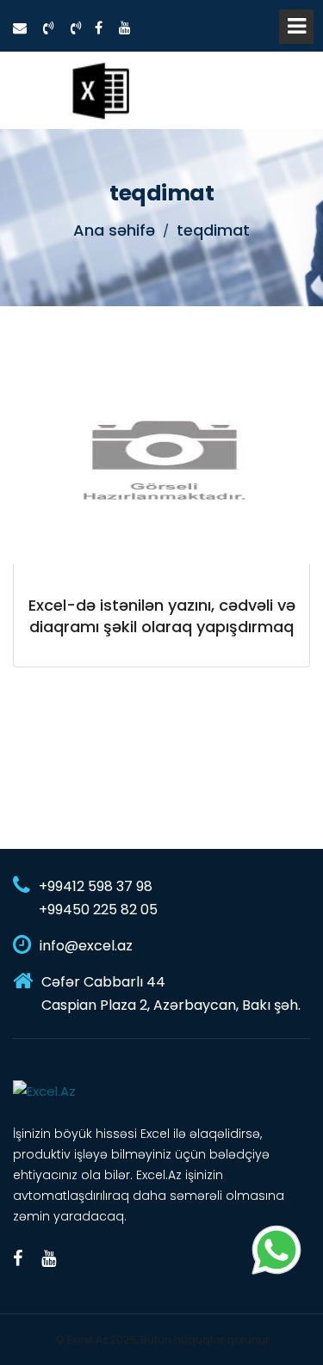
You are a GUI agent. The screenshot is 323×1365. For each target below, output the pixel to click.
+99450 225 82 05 (98, 909)
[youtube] (125, 28)
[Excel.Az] (100, 90)
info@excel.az (86, 946)
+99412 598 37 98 (95, 886)
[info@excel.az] (20, 28)
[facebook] (98, 28)
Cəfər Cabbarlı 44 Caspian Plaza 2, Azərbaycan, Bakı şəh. (171, 993)
